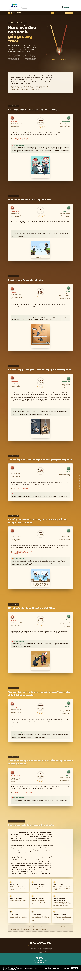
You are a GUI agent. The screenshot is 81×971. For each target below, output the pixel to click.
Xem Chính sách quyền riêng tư (9, 969)
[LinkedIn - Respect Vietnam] (40, 958)
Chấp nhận (74, 968)
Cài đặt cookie (67, 968)
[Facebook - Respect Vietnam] (37, 958)
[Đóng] (79, 968)
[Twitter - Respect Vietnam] (42, 958)
